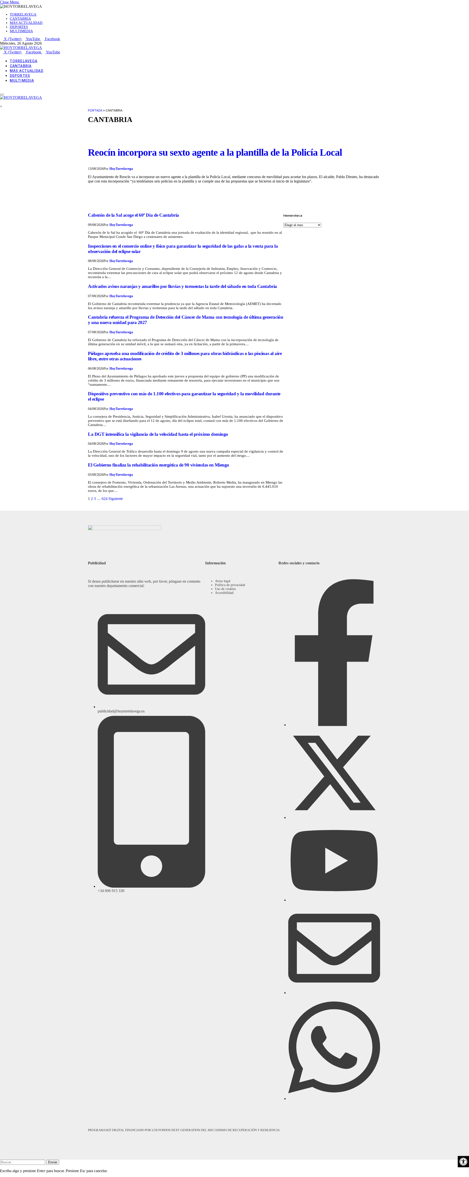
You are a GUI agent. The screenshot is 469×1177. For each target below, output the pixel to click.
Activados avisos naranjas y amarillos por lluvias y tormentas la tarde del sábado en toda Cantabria (182, 286)
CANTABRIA (20, 18)
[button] (463, 1161)
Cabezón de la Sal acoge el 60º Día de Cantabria (133, 215)
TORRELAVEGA (23, 14)
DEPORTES (19, 27)
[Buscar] (1, 89)
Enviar (52, 1162)
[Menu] (2, 94)
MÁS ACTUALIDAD (26, 23)
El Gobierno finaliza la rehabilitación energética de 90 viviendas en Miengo (158, 464)
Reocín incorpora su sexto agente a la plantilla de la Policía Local (215, 152)
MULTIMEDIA (21, 31)
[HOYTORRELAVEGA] (21, 48)
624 (104, 499)
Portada (95, 110)
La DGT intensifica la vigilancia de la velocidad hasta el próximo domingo (158, 434)
